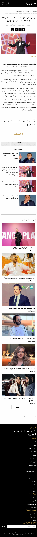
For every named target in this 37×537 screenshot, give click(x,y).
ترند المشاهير (32, 125)
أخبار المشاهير (32, 122)
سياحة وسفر (33, 478)
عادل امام (23, 122)
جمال (34, 445)
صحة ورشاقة (32, 448)
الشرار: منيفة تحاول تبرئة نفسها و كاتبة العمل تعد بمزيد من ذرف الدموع (19, 399)
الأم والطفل (33, 462)
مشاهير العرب (19, 11)
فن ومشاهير (27, 11)
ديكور (34, 484)
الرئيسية (35, 11)
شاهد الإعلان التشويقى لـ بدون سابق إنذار (24, 248)
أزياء (35, 442)
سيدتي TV (33, 520)
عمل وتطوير (33, 481)
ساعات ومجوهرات (31, 471)
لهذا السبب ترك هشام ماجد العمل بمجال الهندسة (22, 308)
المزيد (18, 407)
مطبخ (34, 455)
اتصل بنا (34, 501)
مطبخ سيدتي (33, 517)
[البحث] (7, 3)
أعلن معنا (33, 507)
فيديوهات (33, 488)
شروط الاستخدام (31, 504)
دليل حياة (33, 452)
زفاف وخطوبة (32, 465)
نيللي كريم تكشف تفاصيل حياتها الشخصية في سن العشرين (19, 368)
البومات (34, 491)
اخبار (35, 474)
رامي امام (15, 122)
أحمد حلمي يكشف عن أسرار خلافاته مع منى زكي (22, 338)
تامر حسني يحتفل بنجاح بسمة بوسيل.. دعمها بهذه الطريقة (19, 278)
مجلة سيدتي (33, 513)
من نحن (34, 497)
